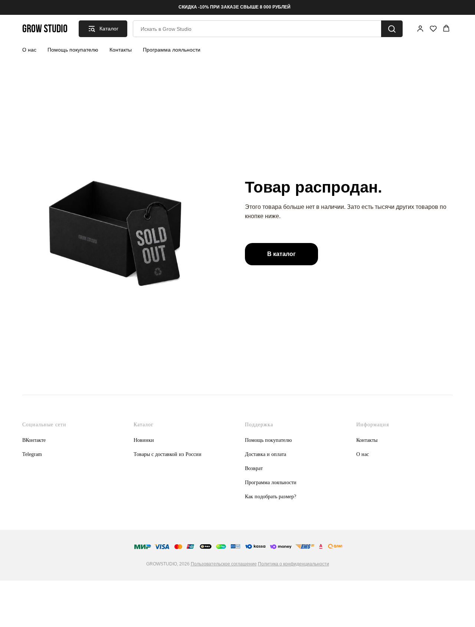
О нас (29, 50)
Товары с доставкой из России (168, 454)
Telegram (32, 454)
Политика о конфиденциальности (293, 564)
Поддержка (259, 424)
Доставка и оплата (265, 454)
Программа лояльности (171, 50)
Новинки (144, 440)
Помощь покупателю (73, 50)
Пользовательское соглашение (224, 564)
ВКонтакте (34, 440)
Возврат (254, 468)
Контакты (120, 50)
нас (365, 454)
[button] (420, 28)
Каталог (144, 424)
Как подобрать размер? (270, 496)
